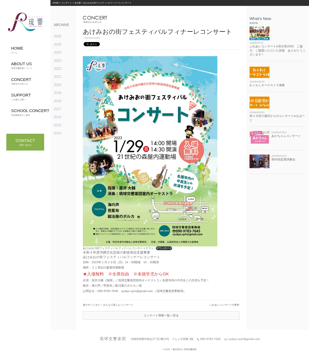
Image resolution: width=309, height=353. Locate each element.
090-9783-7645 (210, 339)
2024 (57, 52)
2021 (57, 76)
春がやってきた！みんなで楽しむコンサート (108, 304)
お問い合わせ (25, 142)
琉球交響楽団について (21, 65)
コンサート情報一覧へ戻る (161, 315)
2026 (57, 36)
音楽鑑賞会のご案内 (30, 112)
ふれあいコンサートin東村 (224, 304)
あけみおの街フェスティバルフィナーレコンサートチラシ (118, 248)
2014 (57, 133)
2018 (57, 101)
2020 (57, 85)
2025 (57, 44)
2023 (57, 60)
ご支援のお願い (21, 97)
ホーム (17, 50)
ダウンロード (164, 248)
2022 (57, 68)
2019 (57, 93)
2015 (57, 125)
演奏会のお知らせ (21, 81)
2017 (57, 109)
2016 (57, 117)
